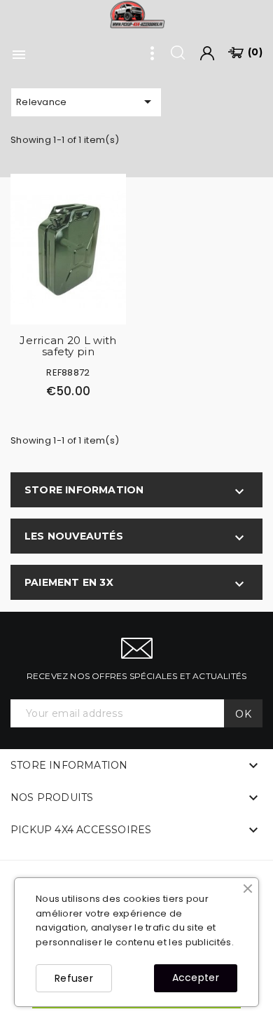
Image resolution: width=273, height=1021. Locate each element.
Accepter (195, 978)
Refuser (74, 978)
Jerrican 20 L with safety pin (68, 346)
